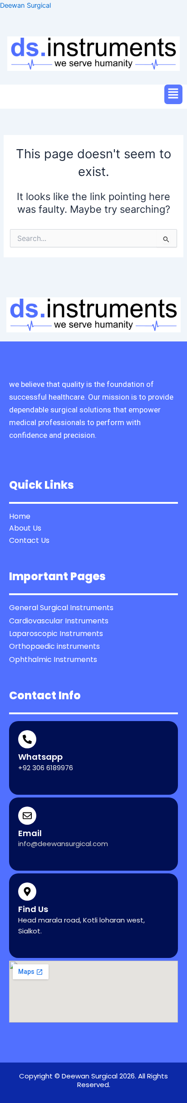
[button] (173, 94)
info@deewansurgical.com (63, 843)
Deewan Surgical (25, 5)
